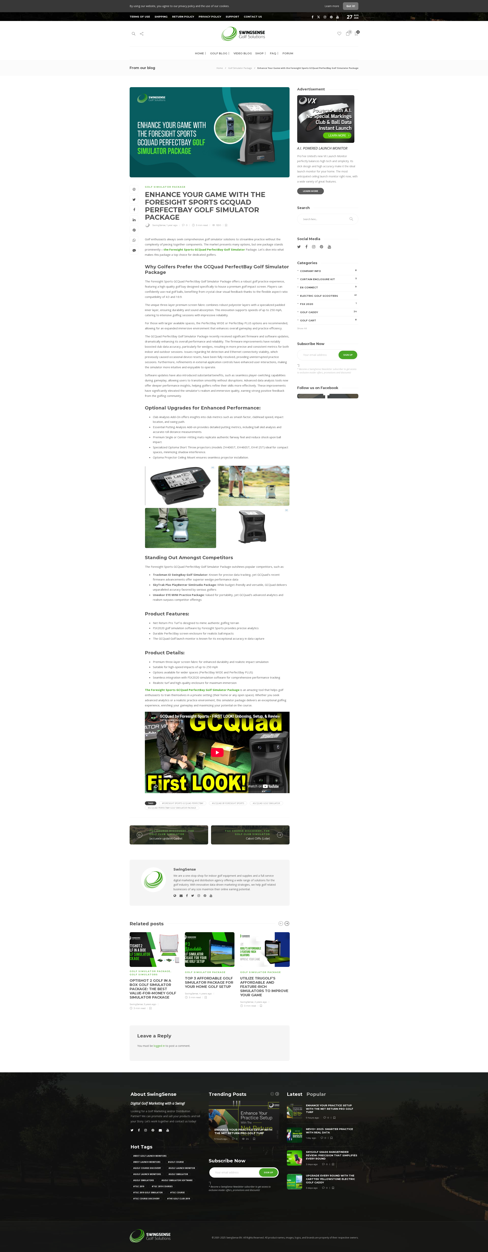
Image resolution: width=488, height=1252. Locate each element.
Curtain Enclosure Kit (328, 279)
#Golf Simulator (178, 1174)
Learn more (332, 6)
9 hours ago (220, 1138)
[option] (154, 970)
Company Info (328, 271)
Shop (259, 53)
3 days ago (312, 1187)
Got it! (350, 6)
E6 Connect (328, 287)
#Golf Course (176, 1162)
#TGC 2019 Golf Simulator (148, 1192)
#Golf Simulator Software (177, 1180)
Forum (288, 53)
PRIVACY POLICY (210, 16)
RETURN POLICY (183, 16)
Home (199, 53)
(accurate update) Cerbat (165, 838)
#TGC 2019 (138, 1186)
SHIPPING (161, 16)
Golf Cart (328, 320)
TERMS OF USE (140, 16)
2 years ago (260, 1001)
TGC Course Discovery (167, 831)
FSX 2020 (328, 304)
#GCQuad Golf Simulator (266, 803)
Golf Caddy (328, 312)
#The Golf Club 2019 (178, 1198)
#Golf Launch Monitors (147, 1174)
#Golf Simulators (143, 1180)
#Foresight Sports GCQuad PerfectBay (182, 803)
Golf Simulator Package (240, 68)
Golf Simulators (144, 974)
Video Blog (243, 53)
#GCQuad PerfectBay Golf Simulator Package (172, 808)
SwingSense (158, 225)
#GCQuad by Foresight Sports (228, 803)
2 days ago (312, 1164)
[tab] (294, 1094)
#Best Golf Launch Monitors (149, 1156)
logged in (159, 1046)
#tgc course (177, 1192)
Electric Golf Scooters (328, 295)
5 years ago (150, 1004)
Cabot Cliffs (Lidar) (258, 838)
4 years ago (205, 993)
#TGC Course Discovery (146, 1198)
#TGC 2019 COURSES (162, 1186)
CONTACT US (253, 16)
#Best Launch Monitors (146, 1162)
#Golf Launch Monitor (182, 1168)
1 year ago (172, 225)
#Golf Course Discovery (147, 1168)
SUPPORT (232, 16)
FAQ (273, 53)
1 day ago (311, 1137)
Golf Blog (218, 53)
